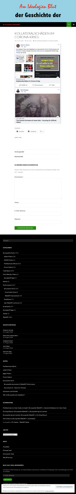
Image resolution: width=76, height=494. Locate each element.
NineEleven (7, 299)
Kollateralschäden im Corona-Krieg (46, 41)
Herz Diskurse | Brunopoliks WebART (14, 418)
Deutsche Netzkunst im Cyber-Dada (55, 408)
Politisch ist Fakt (8, 330)
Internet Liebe (7, 351)
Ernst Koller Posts (10, 292)
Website (17, 219)
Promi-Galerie (8, 267)
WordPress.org (7, 457)
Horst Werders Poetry (10, 274)
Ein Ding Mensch (42, 415)
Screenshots (6, 306)
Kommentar (19, 177)
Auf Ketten (6, 346)
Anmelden (6, 447)
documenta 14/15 (9, 288)
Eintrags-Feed (7, 450)
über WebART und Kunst (11, 303)
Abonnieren (7, 479)
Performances (7, 285)
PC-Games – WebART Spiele (20, 422)
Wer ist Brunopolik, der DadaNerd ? (14, 395)
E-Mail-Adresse (20, 211)
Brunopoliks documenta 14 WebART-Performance (19, 384)
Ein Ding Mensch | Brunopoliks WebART (15, 411)
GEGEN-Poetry (8, 260)
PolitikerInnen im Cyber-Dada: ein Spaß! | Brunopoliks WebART (22, 408)
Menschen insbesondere (10, 335)
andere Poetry (8, 256)
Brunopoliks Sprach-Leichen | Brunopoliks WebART (19, 415)
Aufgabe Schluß (8, 341)
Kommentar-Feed (8, 454)
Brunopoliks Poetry (9, 253)
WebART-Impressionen (12, 296)
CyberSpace (6, 271)
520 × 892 (29, 41)
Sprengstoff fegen (9, 278)
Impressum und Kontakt (10, 391)
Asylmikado (31, 418)
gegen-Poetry (7, 373)
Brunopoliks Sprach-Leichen (38, 411)
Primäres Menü (73, 24)
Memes (5, 281)
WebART (6, 317)
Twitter (5, 313)
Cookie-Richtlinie (49, 491)
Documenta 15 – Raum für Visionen (15, 388)
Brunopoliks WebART (11, 24)
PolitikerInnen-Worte (10, 263)
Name (17, 202)
